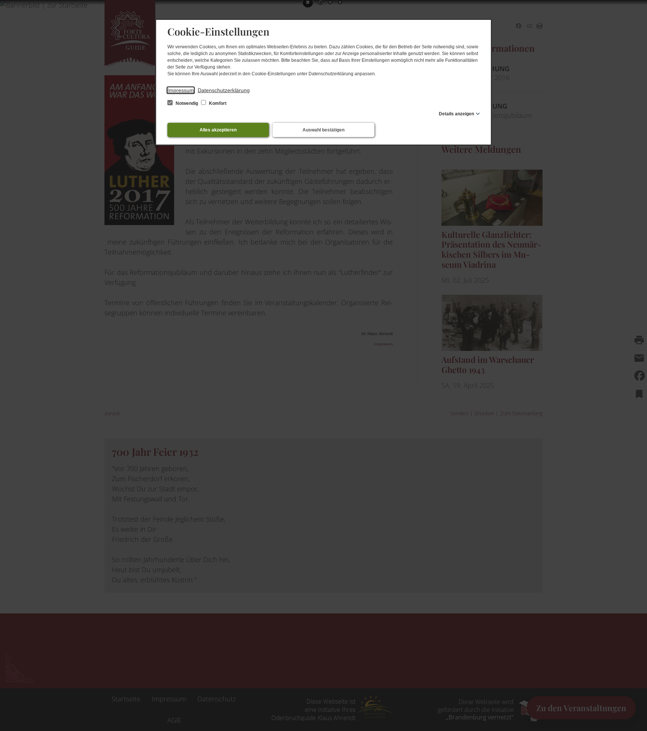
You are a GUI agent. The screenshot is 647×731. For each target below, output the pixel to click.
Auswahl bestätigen (323, 130)
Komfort (217, 103)
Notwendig (186, 103)
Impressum (180, 90)
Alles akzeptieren (218, 130)
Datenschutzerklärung (224, 90)
